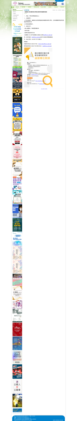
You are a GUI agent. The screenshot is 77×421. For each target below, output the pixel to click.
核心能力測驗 (15, 16)
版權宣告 (54, 420)
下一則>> (45, 88)
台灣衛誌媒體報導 (16, 15)
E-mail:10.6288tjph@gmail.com (26, 418)
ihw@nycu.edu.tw (47, 34)
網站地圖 (61, 420)
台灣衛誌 (14, 13)
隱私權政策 (58, 420)
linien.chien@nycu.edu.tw (44, 43)
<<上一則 (42, 88)
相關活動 (14, 20)
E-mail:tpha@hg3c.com (25, 417)
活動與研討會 (15, 18)
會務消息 (14, 11)
